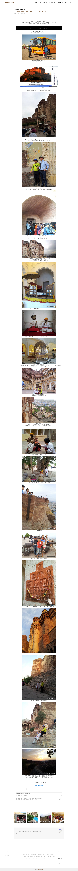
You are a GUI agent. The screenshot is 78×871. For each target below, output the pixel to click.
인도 (26, 858)
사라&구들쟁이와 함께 (19, 793)
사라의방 (50, 856)
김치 (30, 858)
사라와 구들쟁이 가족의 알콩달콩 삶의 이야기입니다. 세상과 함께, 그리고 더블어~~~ (29, 831)
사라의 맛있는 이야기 (9, 2)
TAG (40, 2)
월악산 (45, 854)
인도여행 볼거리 (33, 854)
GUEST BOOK (60, 2)
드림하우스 (38, 856)
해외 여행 (24, 793)
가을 (48, 854)
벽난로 (24, 854)
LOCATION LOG (52, 2)
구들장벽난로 (40, 854)
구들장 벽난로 (33, 856)
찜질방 (46, 856)
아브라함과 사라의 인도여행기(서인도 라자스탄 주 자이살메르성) (26, 799)
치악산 (44, 858)
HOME (36, 2)
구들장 (33, 858)
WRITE (71, 2)
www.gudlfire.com (39, 785)
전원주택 (24, 856)
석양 (40, 858)
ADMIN (66, 2)
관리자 (43, 869)
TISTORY (39, 869)
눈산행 (52, 854)
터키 (42, 856)
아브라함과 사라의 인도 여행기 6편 (21, 795)
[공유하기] (19, 789)
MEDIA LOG (45, 2)
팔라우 (37, 858)
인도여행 (28, 854)
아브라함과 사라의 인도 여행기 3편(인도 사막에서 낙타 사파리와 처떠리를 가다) (28, 798)
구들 (23, 858)
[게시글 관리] (20, 789)
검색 (72, 854)
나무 (28, 856)
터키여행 (48, 858)
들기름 (54, 856)
